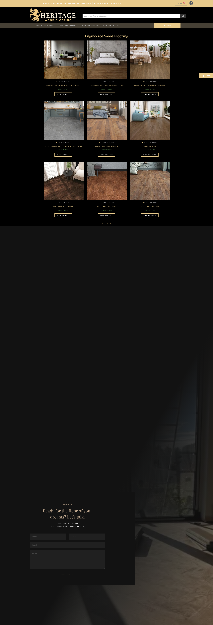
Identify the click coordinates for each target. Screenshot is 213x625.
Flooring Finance (111, 26)
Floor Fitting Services (68, 26)
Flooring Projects (90, 26)
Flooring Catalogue (44, 26)
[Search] (183, 16)
